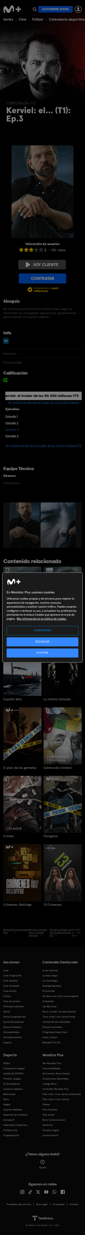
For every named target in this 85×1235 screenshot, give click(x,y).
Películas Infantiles (13, 1006)
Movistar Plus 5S (51, 1042)
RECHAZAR (42, 641)
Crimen (8, 836)
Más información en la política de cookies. (42, 618)
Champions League (14, 1068)
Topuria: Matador (12, 1109)
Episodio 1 (11, 416)
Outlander (48, 1001)
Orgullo (7, 1042)
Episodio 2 (11, 423)
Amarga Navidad (51, 985)
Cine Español (10, 980)
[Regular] (31, 249)
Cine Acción (10, 991)
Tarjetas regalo (50, 1130)
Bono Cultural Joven (53, 1119)
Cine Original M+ (12, 975)
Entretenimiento (12, 1037)
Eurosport (8, 1119)
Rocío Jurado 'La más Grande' (59, 1011)
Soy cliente (45, 264)
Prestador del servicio (19, 1204)
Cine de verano (11, 1001)
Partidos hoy (10, 1130)
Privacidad (58, 1204)
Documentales (11, 1032)
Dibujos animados (52, 1027)
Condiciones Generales (55, 1078)
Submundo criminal (58, 768)
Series (8, 19)
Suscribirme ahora (55, 9)
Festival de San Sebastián (56, 1021)
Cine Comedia (11, 985)
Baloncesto (9, 1094)
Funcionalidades (51, 1068)
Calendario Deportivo (15, 1125)
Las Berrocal (49, 1006)
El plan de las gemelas (19, 768)
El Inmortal (48, 991)
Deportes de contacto (15, 1114)
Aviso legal (41, 1204)
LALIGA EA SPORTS (13, 1073)
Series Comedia (12, 1027)
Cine (22, 19)
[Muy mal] (21, 249)
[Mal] (26, 249)
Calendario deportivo (67, 19)
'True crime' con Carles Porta (58, 1016)
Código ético (49, 1083)
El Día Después (11, 1083)
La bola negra (50, 975)
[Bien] (36, 249)
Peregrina (51, 836)
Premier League (12, 1078)
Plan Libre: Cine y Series (55, 1099)
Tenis (6, 1099)
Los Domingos (50, 980)
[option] (25, 525)
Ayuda (42, 1167)
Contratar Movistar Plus (55, 1089)
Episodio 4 (11, 436)
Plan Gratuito (49, 1109)
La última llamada (57, 699)
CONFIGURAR (42, 630)
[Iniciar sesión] (78, 9)
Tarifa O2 (47, 1125)
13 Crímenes (52, 905)
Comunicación (50, 1135)
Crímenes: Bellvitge (17, 905)
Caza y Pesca (49, 1037)
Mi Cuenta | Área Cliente (56, 1073)
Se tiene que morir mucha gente (60, 996)
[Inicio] (12, 9)
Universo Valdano (13, 1089)
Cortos (7, 996)
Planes (46, 1104)
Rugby (6, 1104)
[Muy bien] (41, 249)
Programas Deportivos (54, 1032)
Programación (11, 1135)
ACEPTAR (42, 652)
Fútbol (37, 19)
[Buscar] (34, 9)
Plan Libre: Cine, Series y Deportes (61, 1094)
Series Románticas (13, 1021)
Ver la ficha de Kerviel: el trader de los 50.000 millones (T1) (43, 445)
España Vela (12, 699)
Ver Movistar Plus (51, 1063)
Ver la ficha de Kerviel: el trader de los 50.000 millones (43, 402)
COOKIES (74, 1204)
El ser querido (50, 970)
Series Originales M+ (14, 1016)
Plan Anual (48, 1114)
